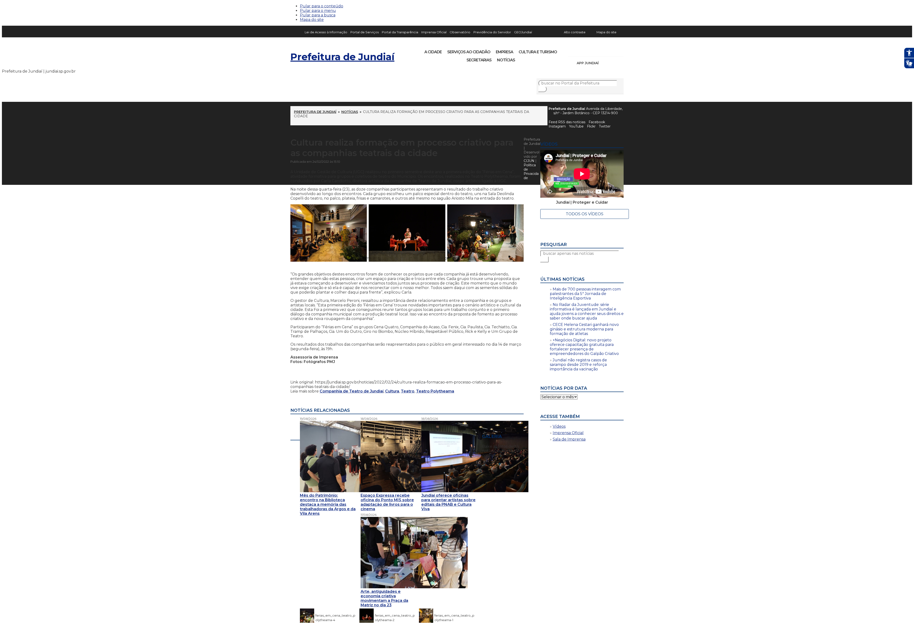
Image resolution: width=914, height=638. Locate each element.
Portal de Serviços (364, 32)
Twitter (605, 126)
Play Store (612, 63)
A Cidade (433, 52)
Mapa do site (312, 19)
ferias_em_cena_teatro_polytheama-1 (454, 615)
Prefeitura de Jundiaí (342, 57)
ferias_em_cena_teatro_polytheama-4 (335, 615)
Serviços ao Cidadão (468, 52)
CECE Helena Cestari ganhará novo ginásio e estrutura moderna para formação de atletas (584, 329)
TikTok (588, 50)
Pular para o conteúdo (321, 6)
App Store (604, 63)
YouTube (596, 50)
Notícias (506, 60)
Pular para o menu (318, 10)
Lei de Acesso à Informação (326, 32)
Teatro (407, 391)
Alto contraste (575, 32)
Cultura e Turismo (538, 52)
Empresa (504, 52)
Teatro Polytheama (435, 391)
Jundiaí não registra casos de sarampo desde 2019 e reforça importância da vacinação (578, 364)
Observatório (460, 32)
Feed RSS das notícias (567, 122)
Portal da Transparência (400, 32)
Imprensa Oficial (434, 32)
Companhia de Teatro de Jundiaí (351, 391)
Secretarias (479, 60)
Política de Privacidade (531, 171)
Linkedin (604, 50)
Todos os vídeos (584, 214)
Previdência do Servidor (492, 32)
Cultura (392, 391)
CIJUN (529, 161)
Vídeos (559, 426)
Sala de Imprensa (569, 439)
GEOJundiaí (523, 32)
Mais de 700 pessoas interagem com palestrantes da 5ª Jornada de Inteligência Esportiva (585, 293)
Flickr (613, 50)
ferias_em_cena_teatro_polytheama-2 (395, 615)
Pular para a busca (317, 15)
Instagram (580, 50)
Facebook (597, 122)
